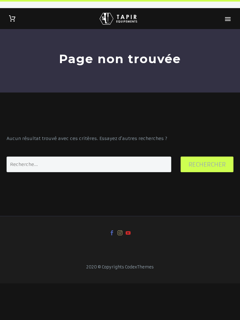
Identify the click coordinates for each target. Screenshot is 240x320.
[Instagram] (120, 232)
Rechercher (207, 164)
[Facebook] (111, 232)
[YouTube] (128, 232)
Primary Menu (227, 19)
